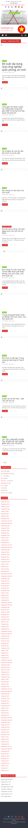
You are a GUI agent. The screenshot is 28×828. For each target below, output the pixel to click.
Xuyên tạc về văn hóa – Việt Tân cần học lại (13, 399)
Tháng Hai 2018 (5, 741)
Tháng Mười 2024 (5, 549)
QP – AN (3, 485)
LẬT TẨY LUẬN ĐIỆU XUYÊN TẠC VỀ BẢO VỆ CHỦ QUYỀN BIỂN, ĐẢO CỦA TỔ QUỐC (13, 441)
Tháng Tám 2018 (5, 727)
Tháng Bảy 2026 (5, 504)
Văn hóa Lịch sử (5, 492)
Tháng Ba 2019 (5, 710)
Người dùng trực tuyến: (7, 779)
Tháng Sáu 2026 (5, 506)
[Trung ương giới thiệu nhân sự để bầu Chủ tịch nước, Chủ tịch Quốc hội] (14, 294)
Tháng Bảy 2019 (5, 701)
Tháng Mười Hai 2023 (6, 573)
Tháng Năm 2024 (5, 561)
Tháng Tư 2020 (5, 679)
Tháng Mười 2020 (5, 665)
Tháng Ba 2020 (5, 681)
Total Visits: (4, 789)
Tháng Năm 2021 (5, 648)
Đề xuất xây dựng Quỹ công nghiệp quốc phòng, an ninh (14, 66)
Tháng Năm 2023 (5, 590)
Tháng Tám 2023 (5, 583)
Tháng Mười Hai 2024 (6, 545)
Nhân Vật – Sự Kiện (6, 480)
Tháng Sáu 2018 (5, 732)
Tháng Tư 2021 (5, 650)
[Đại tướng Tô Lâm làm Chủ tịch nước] (14, 170)
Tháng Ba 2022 (5, 624)
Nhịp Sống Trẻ (4, 483)
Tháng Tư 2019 (5, 708)
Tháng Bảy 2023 (5, 585)
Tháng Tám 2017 (5, 756)
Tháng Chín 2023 (5, 581)
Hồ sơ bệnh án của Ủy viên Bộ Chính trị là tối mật (12, 152)
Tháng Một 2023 (5, 600)
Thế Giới (3, 488)
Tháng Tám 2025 (5, 530)
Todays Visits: (4, 782)
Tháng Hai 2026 (5, 516)
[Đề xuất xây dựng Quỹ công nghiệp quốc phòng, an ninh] (14, 45)
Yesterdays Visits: (5, 786)
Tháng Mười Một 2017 (6, 749)
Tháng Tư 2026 (5, 511)
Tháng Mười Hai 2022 (6, 602)
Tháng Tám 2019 (5, 698)
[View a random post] (25, 35)
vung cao (12, 72)
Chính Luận (15, 11)
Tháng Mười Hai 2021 (6, 631)
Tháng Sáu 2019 (5, 703)
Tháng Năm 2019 (5, 705)
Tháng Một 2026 (5, 518)
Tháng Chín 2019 (5, 696)
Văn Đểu (3, 490)
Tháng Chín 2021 (5, 638)
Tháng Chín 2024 (5, 552)
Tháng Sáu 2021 (5, 645)
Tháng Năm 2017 (5, 763)
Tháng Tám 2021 (5, 641)
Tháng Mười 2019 (5, 693)
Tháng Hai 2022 (5, 626)
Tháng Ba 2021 (5, 653)
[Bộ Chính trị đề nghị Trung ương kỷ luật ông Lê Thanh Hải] (14, 337)
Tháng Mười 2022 (5, 607)
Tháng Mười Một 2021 (6, 633)
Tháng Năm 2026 (5, 509)
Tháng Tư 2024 (5, 564)
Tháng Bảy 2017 (5, 758)
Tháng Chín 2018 (5, 725)
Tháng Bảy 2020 (5, 672)
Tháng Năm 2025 (5, 535)
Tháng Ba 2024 (5, 566)
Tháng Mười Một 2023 (6, 576)
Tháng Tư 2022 (5, 621)
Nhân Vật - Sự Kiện (7, 226)
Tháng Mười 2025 (5, 525)
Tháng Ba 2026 (5, 513)
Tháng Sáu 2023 (5, 588)
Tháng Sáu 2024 (5, 559)
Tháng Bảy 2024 (5, 557)
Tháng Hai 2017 (5, 770)
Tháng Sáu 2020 (5, 674)
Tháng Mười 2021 (5, 636)
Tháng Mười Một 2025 (6, 523)
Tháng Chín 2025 (5, 528)
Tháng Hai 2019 (5, 713)
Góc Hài (3, 478)
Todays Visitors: (5, 784)
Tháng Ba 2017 (5, 768)
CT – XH (3, 476)
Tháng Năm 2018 (5, 734)
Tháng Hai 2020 (5, 684)
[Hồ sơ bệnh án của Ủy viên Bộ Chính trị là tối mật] (14, 131)
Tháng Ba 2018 (5, 739)
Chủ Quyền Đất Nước (6, 473)
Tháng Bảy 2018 (5, 729)
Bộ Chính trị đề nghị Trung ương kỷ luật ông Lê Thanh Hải (13, 360)
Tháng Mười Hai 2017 (6, 746)
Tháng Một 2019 (5, 715)
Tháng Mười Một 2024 (6, 547)
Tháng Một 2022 (5, 629)
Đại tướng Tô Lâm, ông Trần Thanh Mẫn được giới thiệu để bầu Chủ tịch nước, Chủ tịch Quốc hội (13, 272)
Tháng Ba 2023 (5, 595)
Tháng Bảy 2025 (5, 533)
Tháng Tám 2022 (5, 612)
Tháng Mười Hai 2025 (6, 521)
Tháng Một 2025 (5, 542)
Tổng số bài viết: (5, 794)
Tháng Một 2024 (5, 571)
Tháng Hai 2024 (5, 569)
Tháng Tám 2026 (5, 501)
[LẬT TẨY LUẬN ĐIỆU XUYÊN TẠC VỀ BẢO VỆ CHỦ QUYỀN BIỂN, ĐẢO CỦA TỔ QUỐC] (14, 417)
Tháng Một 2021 (5, 657)
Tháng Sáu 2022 (5, 617)
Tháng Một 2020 (5, 686)
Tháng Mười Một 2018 (6, 720)
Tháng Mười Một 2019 (6, 691)
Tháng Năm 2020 (5, 677)
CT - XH (4, 61)
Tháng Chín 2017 (5, 753)
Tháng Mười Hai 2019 (6, 689)
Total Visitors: (4, 791)
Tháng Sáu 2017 (5, 761)
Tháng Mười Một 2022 (6, 605)
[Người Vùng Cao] (2, 35)
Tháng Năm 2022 (5, 619)
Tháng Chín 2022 (5, 609)
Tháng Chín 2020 (5, 667)
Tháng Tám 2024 (5, 554)
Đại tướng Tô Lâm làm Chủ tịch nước (13, 191)
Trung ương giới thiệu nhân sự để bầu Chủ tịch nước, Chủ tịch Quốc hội (14, 317)
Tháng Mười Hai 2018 (6, 717)
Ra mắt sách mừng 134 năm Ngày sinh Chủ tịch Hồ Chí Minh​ (13, 231)
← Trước (4, 462)
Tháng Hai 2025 (5, 540)
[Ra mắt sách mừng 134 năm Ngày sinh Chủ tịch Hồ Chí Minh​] (14, 211)
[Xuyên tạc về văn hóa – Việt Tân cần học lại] (14, 380)
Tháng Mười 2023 (5, 578)
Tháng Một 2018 (5, 744)
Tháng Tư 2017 (5, 765)
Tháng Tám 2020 (5, 669)
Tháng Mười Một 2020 (6, 662)
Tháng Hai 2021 (5, 655)
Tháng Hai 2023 (5, 597)
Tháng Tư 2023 (5, 593)
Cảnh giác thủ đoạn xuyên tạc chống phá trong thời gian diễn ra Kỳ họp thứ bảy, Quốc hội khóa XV (13, 110)
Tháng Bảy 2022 (5, 614)
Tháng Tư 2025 (5, 537)
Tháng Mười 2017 (5, 751)
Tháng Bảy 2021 (5, 643)
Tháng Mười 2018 (5, 722)
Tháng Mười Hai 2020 (6, 660)
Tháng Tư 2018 (5, 737)
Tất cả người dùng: (6, 796)
